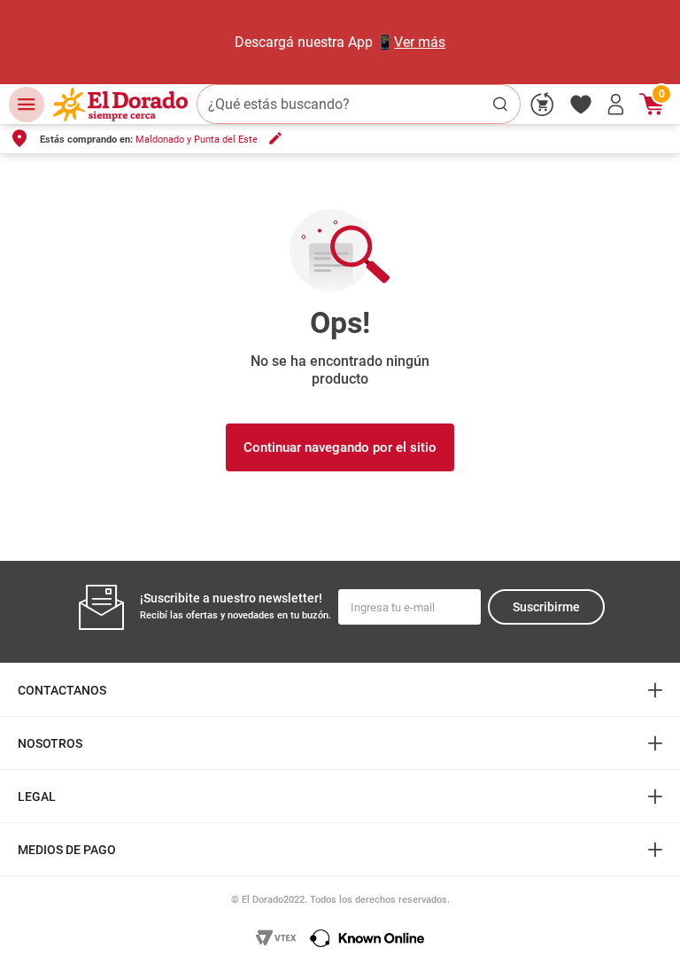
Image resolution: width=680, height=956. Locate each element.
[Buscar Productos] (500, 104)
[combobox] (359, 104)
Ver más (419, 42)
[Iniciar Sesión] (616, 104)
